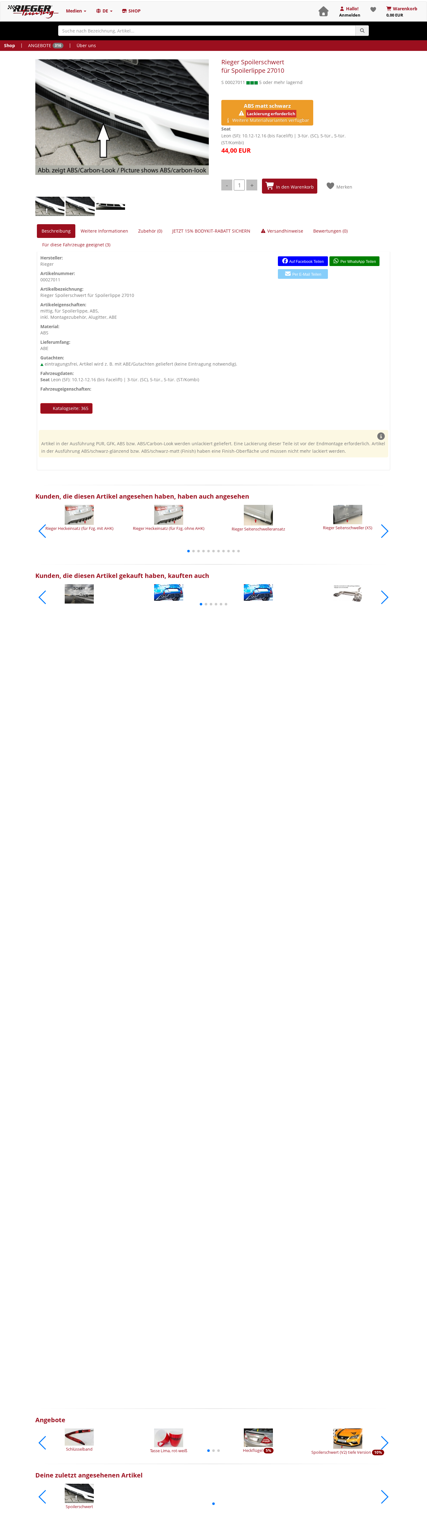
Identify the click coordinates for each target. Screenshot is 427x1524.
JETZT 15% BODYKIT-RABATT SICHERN (211, 231)
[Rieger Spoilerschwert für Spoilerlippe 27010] (122, 117)
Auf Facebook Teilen (306, 261)
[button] (188, 551)
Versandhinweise (284, 231)
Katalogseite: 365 (70, 408)
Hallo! (349, 12)
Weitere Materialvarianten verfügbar (270, 112)
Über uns (86, 45)
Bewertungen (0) (330, 231)
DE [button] (105, 11)
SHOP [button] (134, 11)
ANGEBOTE (44, 45)
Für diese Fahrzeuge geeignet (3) (76, 245)
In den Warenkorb (294, 187)
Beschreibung (56, 231)
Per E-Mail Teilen (306, 274)
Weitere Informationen (104, 231)
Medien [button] (74, 11)
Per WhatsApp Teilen (357, 261)
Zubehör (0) (150, 231)
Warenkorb (402, 12)
